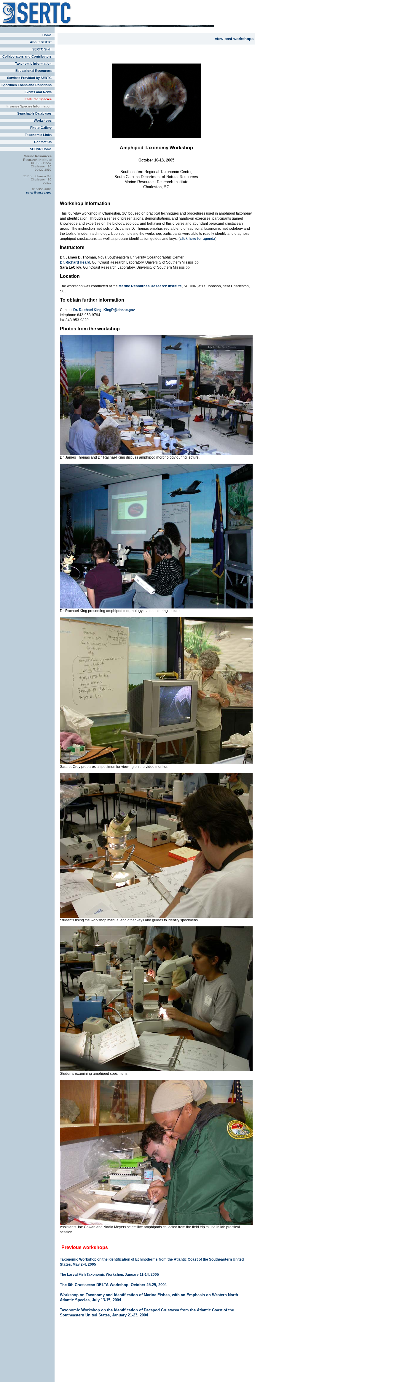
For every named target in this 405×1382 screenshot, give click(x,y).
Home (47, 35)
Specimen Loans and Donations (26, 85)
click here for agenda (197, 239)
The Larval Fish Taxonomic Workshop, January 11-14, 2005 (109, 1274)
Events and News (38, 92)
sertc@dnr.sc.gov (39, 192)
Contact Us (43, 142)
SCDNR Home (41, 149)
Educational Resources (33, 70)
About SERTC (41, 42)
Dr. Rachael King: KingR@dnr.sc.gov (104, 310)
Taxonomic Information (33, 63)
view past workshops (234, 39)
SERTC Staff (42, 49)
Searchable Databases (34, 113)
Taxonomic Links (38, 135)
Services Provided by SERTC (29, 78)
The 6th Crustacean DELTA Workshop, (95, 1285)
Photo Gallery (41, 127)
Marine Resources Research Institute (150, 286)
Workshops (43, 120)
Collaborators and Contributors (27, 56)
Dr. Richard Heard (75, 262)
